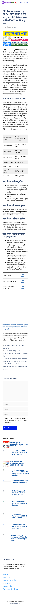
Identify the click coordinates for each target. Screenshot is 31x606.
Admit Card (20, 345)
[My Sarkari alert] (9, 2)
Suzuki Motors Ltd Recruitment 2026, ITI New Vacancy (19, 526)
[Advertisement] (15, 308)
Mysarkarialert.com (15, 603)
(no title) (6, 574)
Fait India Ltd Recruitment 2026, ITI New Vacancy (19, 516)
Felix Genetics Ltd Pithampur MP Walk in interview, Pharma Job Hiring (19, 537)
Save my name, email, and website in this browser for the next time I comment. (16, 420)
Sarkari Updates (10, 345)
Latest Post (6, 348)
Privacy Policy (7, 586)
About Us (6, 577)
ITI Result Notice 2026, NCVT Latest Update (20, 481)
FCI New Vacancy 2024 (12, 351)
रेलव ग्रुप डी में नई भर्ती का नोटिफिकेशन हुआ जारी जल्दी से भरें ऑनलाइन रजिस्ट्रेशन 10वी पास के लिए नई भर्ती (15, 327)
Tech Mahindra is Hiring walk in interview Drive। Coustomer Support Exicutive (15, 366)
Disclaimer (7, 583)
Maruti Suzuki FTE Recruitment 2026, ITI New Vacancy (19, 452)
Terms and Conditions (10, 589)
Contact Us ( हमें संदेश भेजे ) (11, 580)
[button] (21, 2)
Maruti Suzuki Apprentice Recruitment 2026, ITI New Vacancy (19, 444)
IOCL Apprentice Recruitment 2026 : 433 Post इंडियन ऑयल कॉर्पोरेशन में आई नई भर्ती (20, 472)
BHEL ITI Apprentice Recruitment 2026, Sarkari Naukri (19, 492)
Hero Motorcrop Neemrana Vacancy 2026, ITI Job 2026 (17, 463)
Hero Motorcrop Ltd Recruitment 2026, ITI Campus (19, 503)
